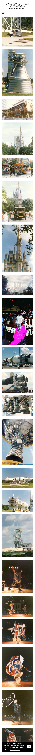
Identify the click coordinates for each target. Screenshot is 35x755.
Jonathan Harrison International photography (17, 6)
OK (29, 747)
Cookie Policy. (15, 750)
